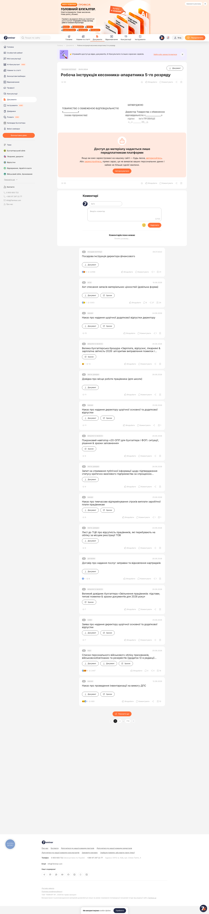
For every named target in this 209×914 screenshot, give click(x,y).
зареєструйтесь (92, 161)
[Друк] (142, 82)
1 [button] (115, 721)
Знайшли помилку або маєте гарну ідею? (117, 853)
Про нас (9, 204)
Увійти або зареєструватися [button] (165, 54)
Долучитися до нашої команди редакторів (114, 848)
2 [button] (119, 721)
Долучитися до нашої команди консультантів (60, 853)
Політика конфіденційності (52, 891)
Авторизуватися (122, 171)
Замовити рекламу (193, 4)
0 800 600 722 (68, 858)
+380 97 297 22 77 (95, 858)
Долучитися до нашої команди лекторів (77, 848)
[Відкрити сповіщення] (168, 37)
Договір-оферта (48, 888)
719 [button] (127, 721)
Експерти (55, 848)
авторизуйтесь (154, 158)
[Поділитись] (176, 82)
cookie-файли (105, 911)
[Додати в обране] (181, 82)
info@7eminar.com (55, 864)
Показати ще (123, 714)
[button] (133, 721)
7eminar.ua (152, 898)
